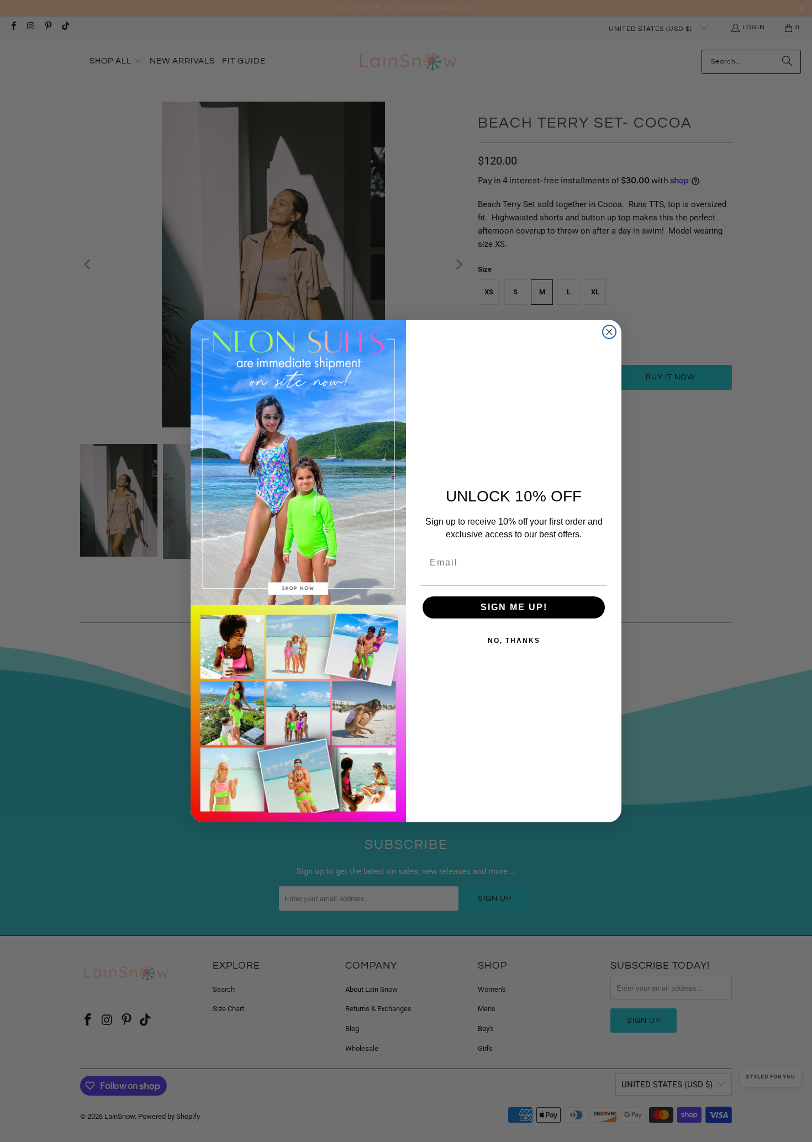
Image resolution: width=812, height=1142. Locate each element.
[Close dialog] (609, 332)
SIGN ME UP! (514, 607)
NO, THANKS (514, 640)
